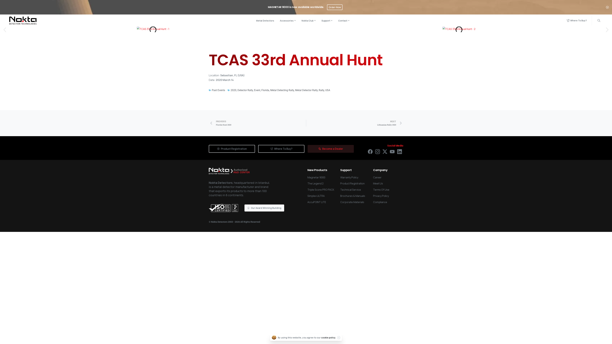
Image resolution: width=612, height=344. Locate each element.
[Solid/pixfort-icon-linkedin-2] (399, 151)
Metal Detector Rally (306, 90)
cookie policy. (328, 337)
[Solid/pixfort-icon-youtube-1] (392, 151)
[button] (5, 30)
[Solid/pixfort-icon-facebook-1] (370, 151)
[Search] (599, 20)
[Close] (607, 7)
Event (257, 90)
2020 (233, 90)
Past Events (218, 90)
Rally (321, 90)
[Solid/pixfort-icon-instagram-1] (377, 151)
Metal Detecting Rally (282, 90)
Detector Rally (245, 90)
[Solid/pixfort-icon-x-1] (385, 151)
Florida (265, 90)
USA (327, 90)
